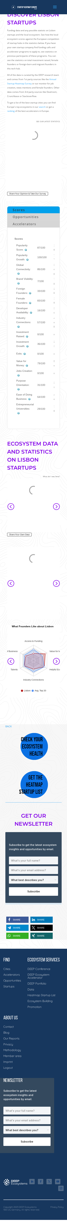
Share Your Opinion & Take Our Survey (27, 193)
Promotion (34, 1007)
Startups (8, 986)
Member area (12, 1056)
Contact (8, 1026)
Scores (19, 210)
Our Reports (11, 1038)
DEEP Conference (39, 969)
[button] (10, 506)
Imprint (8, 1062)
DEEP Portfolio (37, 983)
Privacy (8, 1044)
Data (31, 989)
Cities (6, 969)
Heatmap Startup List (41, 995)
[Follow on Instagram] (61, 1188)
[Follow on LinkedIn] (32, 1181)
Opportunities (26, 217)
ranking (11, 111)
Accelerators (24, 224)
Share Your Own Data (19, 534)
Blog (6, 1032)
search (42, 106)
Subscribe (33, 891)
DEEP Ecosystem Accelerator (38, 976)
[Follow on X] (49, 1181)
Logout (8, 1067)
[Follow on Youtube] (57, 1181)
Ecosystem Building (40, 1001)
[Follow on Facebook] (40, 1181)
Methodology (12, 1050)
